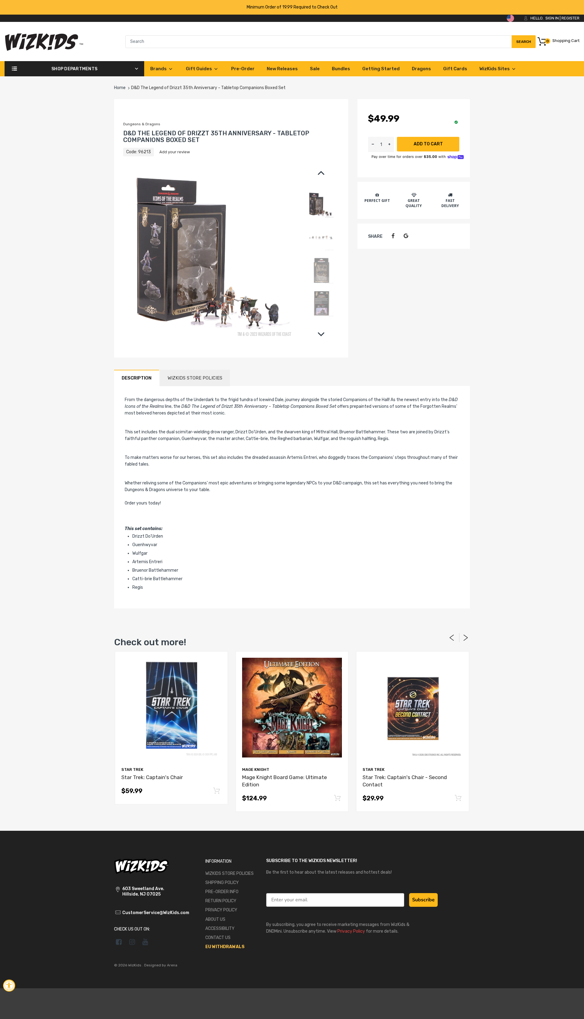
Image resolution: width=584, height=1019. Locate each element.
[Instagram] (132, 942)
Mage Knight (255, 769)
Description (136, 378)
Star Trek (132, 769)
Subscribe (423, 899)
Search (523, 44)
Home (120, 87)
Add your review (174, 152)
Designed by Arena (160, 965)
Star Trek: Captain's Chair (152, 777)
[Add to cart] (216, 791)
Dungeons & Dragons (141, 124)
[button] (389, 144)
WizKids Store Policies (195, 378)
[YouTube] (145, 942)
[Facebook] (393, 236)
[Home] (44, 41)
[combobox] (330, 41)
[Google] (406, 236)
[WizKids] (141, 865)
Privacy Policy (351, 931)
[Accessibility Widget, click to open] (9, 985)
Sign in (552, 18)
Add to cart (428, 144)
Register (570, 18)
